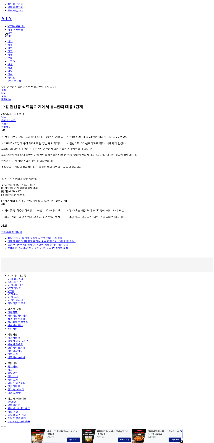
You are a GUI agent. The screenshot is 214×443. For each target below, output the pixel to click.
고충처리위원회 (16, 347)
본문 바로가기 (15, 7)
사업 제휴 (13, 411)
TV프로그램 (14, 81)
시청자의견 (14, 337)
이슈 (10, 74)
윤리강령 (13, 328)
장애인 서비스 (15, 29)
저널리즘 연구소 (17, 303)
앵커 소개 (13, 379)
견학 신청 (13, 354)
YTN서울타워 (15, 300)
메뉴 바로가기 (15, 4)
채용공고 (13, 373)
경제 (10, 44)
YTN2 (11, 291)
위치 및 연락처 (16, 389)
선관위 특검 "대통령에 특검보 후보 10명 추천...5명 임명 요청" (42, 241)
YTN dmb (13, 294)
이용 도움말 (14, 392)
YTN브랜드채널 (16, 26)
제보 (10, 33)
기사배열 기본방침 (18, 322)
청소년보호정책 (16, 319)
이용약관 (13, 312)
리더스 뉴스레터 (17, 383)
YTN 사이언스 (15, 285)
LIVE (10, 36)
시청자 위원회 (15, 344)
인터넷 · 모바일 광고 (19, 408)
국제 (10, 54)
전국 (10, 51)
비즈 (10, 67)
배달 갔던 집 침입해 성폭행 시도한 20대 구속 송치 (35, 238)
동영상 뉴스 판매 (17, 415)
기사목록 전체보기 (11, 232)
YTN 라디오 (14, 288)
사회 (10, 48)
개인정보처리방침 (18, 315)
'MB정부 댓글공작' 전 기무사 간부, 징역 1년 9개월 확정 (38, 248)
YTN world (13, 297)
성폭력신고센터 (16, 357)
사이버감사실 (15, 351)
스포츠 (11, 61)
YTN (6, 18)
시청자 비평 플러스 (18, 341)
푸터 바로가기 (15, 10)
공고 (10, 369)
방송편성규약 (15, 325)
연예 (10, 64)
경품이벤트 (14, 386)
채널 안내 (13, 376)
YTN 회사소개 (15, 279)
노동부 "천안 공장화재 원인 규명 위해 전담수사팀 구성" (38, 244)
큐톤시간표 (14, 405)
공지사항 (13, 366)
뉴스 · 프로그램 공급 (19, 421)
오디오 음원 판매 (17, 418)
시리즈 (11, 77)
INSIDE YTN (15, 282)
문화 (10, 58)
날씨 (10, 71)
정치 (10, 41)
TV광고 (12, 401)
